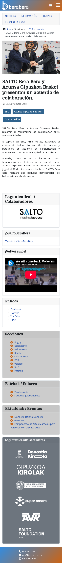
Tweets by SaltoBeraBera (19, 241)
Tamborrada (21, 392)
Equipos (47, 15)
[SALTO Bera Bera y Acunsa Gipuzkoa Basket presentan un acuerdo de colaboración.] (31, 57)
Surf (16, 367)
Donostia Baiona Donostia (28, 416)
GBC (6, 111)
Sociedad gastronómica (27, 395)
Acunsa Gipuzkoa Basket (28, 111)
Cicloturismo (21, 356)
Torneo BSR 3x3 (15, 21)
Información (29, 15)
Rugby (17, 342)
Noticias (10, 15)
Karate (18, 353)
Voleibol (18, 363)
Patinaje (18, 370)
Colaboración (12, 119)
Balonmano (20, 349)
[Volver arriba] (56, 557)
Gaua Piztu (20, 420)
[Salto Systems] (31, 213)
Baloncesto (20, 345)
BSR (16, 360)
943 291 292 (28, 551)
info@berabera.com (32, 555)
